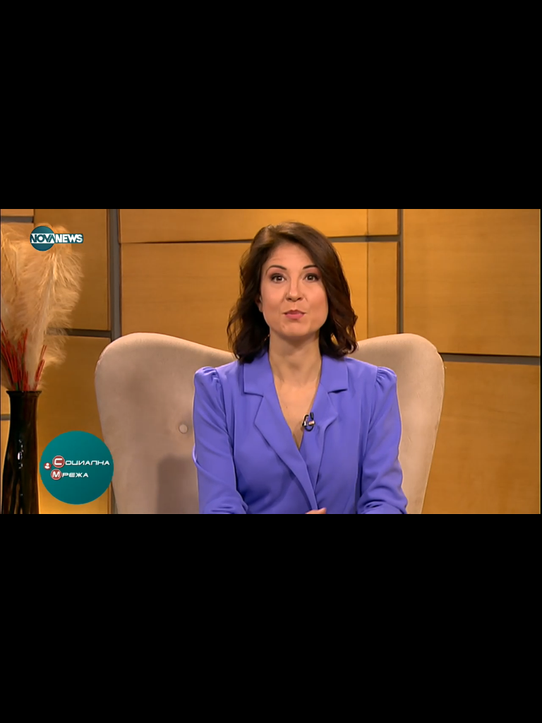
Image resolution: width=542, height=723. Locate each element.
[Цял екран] (487, 705)
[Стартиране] (24, 705)
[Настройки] (515, 25)
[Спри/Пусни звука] (53, 705)
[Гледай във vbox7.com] (516, 705)
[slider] (28, 685)
